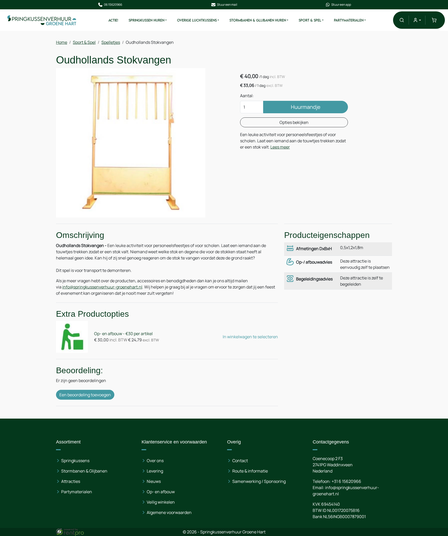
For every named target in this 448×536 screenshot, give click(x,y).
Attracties (70, 481)
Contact (240, 460)
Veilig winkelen (161, 502)
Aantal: (247, 95)
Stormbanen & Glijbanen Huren (257, 20)
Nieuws (154, 481)
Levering (155, 471)
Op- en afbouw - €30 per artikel (123, 333)
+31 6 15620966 (346, 481)
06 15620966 (113, 4)
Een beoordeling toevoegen (85, 395)
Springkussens (75, 460)
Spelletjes (110, 42)
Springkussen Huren (146, 20)
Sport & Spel (310, 20)
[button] (401, 20)
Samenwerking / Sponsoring (259, 481)
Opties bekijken (294, 122)
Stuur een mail (227, 4)
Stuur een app (341, 4)
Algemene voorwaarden (169, 512)
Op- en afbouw (161, 492)
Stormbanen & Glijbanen (84, 471)
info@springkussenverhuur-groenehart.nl (102, 287)
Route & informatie (250, 471)
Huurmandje (305, 106)
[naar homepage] (42, 20)
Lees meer (280, 147)
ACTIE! (113, 20)
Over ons (155, 460)
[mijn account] (417, 20)
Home (61, 42)
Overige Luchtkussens (197, 20)
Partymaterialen (348, 20)
